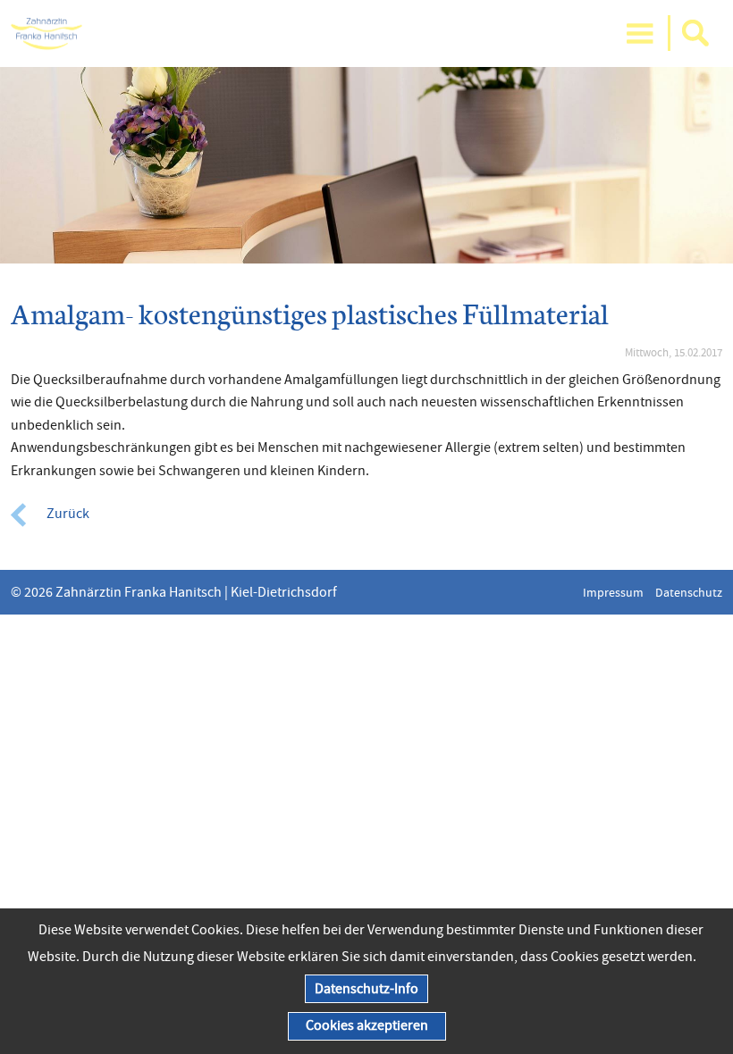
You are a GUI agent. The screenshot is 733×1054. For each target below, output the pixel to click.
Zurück (67, 514)
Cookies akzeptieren (367, 1025)
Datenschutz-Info (366, 989)
